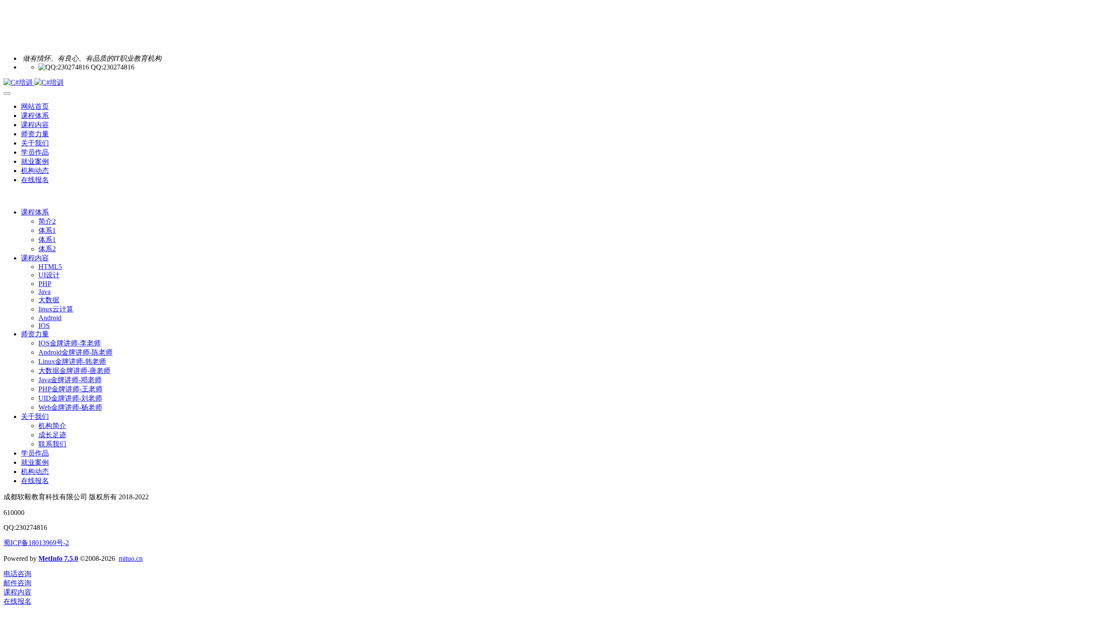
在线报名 (35, 480)
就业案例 (35, 462)
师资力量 (35, 334)
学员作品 (35, 453)
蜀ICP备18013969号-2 (36, 542)
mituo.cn (131, 558)
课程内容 (35, 258)
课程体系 (35, 212)
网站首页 (35, 106)
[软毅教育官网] (558, 82)
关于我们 (35, 416)
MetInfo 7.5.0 (58, 558)
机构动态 (35, 471)
